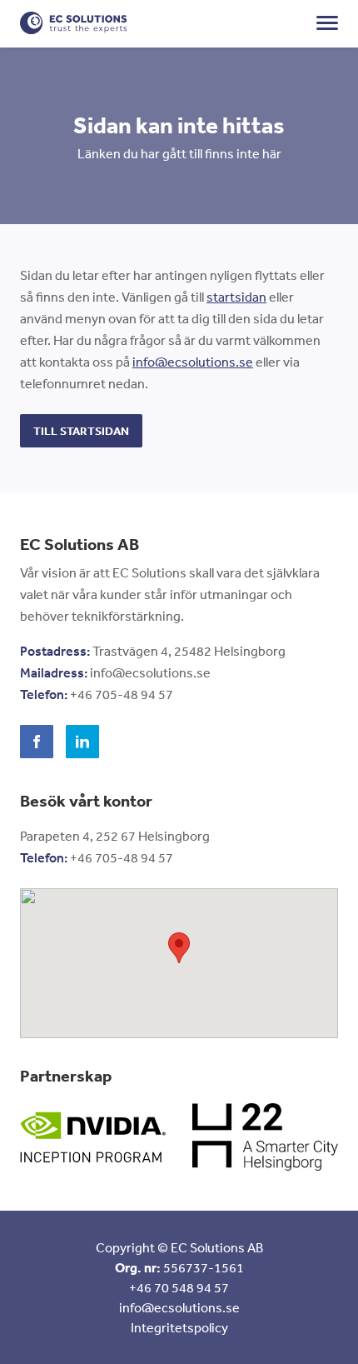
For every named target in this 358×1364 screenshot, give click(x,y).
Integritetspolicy (179, 1327)
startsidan (236, 296)
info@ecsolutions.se (192, 361)
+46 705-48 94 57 (121, 694)
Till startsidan (81, 430)
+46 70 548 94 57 (179, 1287)
